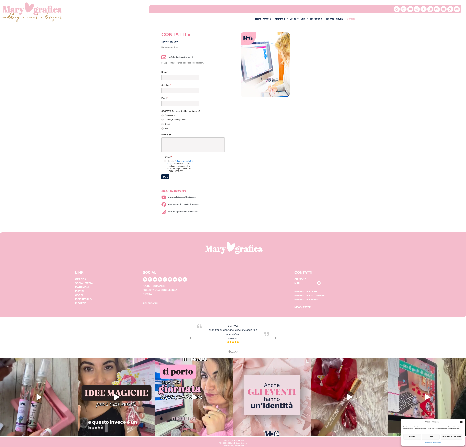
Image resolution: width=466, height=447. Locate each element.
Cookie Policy (428, 442)
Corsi (303, 19)
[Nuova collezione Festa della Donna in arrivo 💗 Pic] (427, 397)
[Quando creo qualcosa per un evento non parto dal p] (116, 397)
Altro (167, 128)
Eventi (293, 19)
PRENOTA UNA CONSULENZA (160, 290)
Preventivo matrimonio (310, 295)
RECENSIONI (150, 303)
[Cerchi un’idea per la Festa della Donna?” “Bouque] (349, 397)
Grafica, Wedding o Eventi (176, 120)
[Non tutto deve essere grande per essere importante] (39, 397)
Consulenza (170, 115)
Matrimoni (280, 19)
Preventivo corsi (306, 291)
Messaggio (167, 134)
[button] (461, 422)
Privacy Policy (437, 442)
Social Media (84, 283)
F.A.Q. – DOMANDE (154, 286)
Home (258, 19)
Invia (165, 177)
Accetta (412, 437)
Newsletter (302, 307)
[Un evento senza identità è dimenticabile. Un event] (272, 397)
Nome (164, 72)
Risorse (330, 19)
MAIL (297, 283)
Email (164, 98)
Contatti (351, 19)
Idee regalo (316, 19)
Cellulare (166, 85)
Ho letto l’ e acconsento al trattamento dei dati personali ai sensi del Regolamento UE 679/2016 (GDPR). (180, 166)
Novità (339, 19)
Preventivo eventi (306, 299)
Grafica (267, 19)
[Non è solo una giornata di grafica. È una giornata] (194, 397)
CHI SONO (300, 279)
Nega (431, 437)
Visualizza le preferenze (451, 437)
